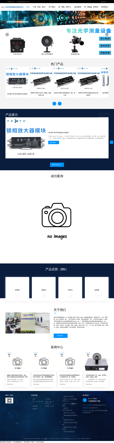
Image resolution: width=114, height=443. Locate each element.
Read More (53, 142)
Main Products (56, 164)
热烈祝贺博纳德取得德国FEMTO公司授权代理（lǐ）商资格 (70, 376)
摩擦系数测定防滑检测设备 (69, 416)
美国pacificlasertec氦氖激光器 (69, 428)
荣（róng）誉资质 (91, 7)
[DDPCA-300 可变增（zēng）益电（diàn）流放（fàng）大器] (41, 78)
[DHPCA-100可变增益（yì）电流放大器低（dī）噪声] (88, 78)
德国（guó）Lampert (69, 412)
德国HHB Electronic (69, 420)
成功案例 (77, 7)
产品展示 (47, 399)
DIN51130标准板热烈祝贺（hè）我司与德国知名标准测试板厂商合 (17, 376)
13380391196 (10, 1)
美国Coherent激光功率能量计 (69, 423)
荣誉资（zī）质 (49, 406)
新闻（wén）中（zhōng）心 (49, 402)
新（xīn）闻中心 (64, 7)
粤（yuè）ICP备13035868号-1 (83, 438)
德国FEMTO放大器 (69, 396)
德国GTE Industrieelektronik (67, 409)
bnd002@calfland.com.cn (23, 1)
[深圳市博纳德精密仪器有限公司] (13, 7)
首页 (28, 7)
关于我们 (52, 7)
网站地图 (2, 442)
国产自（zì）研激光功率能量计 (69, 404)
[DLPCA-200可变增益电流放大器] (65, 78)
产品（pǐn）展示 (39, 7)
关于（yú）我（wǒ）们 (37, 402)
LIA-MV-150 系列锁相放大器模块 (58, 132)
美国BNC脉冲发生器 (69, 431)
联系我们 (104, 7)
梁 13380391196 (93, 408)
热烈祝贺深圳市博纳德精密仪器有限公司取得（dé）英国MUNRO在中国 (43, 376)
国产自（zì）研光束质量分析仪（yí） (69, 400)
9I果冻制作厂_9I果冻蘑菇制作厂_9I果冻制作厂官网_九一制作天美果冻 (24, 442)
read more (60, 335)
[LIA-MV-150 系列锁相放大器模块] (17, 78)
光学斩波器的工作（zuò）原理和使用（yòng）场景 (96, 376)
